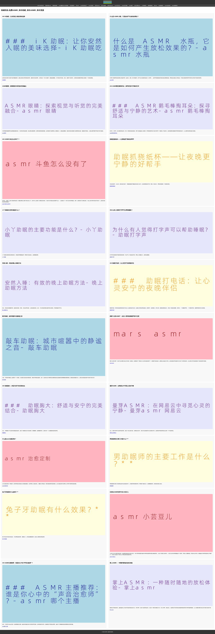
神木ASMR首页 (41, 5)
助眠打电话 (112, 310)
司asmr (77, 5)
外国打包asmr (110, 5)
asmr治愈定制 (5, 485)
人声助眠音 (144, 5)
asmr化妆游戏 (167, 5)
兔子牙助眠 (4, 538)
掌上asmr (112, 609)
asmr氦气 (131, 5)
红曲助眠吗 (161, 5)
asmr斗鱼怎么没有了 (6, 203)
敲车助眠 (4, 379)
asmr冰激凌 (91, 5)
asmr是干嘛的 (124, 5)
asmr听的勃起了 (84, 5)
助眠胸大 (4, 432)
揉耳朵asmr (97, 5)
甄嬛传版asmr (48, 5)
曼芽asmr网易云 (113, 432)
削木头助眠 (103, 5)
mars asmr (112, 363)
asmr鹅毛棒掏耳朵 (113, 133)
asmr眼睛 (4, 133)
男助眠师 (111, 485)
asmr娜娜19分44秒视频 (63, 5)
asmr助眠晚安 (175, 5)
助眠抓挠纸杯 (112, 186)
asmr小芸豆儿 (112, 556)
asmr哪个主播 (5, 626)
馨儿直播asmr (137, 5)
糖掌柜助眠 (55, 5)
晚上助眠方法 (5, 310)
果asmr (155, 5)
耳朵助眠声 (72, 5)
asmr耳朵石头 (117, 5)
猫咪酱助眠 (150, 5)
